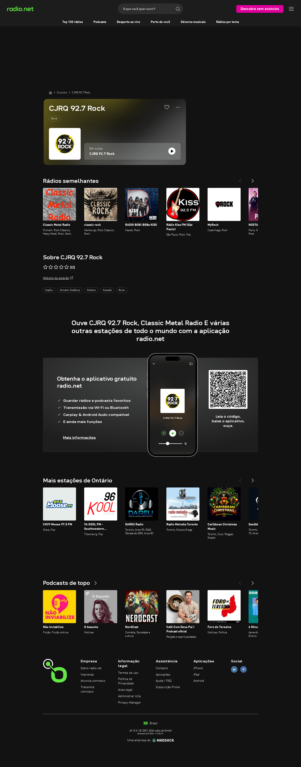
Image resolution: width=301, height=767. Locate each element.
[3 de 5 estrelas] (56, 267)
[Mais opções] (178, 107)
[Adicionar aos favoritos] (166, 107)
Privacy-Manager (129, 702)
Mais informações (79, 437)
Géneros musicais (193, 22)
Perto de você (160, 22)
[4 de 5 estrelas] (61, 267)
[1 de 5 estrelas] (45, 267)
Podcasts (99, 22)
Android (198, 680)
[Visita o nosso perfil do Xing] (243, 669)
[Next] (252, 179)
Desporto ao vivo (128, 22)
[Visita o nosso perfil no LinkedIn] (234, 669)
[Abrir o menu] (291, 8)
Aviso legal (125, 689)
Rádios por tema (227, 22)
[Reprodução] (171, 151)
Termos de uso (128, 672)
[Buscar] (177, 8)
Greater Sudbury (70, 290)
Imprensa (87, 674)
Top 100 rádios (72, 22)
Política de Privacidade (126, 681)
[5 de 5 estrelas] (66, 267)
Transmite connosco (87, 689)
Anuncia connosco (93, 680)
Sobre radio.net (91, 668)
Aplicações (163, 674)
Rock (54, 118)
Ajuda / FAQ (163, 680)
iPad (196, 674)
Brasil (153, 723)
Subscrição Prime (168, 687)
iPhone (198, 668)
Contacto (162, 668)
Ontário (91, 290)
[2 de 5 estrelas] (50, 267)
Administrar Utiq (129, 696)
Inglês (49, 290)
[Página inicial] (50, 92)
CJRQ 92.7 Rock (102, 154)
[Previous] (240, 179)
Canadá (107, 290)
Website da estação (56, 278)
